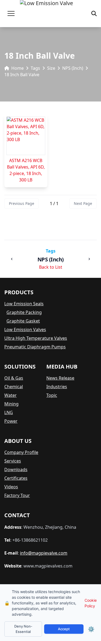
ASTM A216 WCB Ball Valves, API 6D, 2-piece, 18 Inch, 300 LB (26, 170)
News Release (60, 378)
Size (51, 68)
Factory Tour (17, 495)
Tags (35, 68)
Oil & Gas (13, 378)
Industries (56, 387)
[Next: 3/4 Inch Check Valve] (89, 259)
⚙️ (91, 629)
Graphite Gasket (23, 321)
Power (11, 421)
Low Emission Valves (25, 329)
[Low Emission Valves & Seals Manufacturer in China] (46, 13)
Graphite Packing (24, 312)
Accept (64, 629)
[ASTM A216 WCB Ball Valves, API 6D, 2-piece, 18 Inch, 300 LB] (25, 136)
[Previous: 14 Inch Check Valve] (12, 259)
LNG (8, 412)
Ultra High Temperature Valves (35, 338)
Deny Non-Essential (23, 629)
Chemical (13, 387)
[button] (11, 13)
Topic (51, 395)
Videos (11, 487)
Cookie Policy (91, 603)
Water (10, 395)
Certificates (15, 478)
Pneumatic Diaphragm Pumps (35, 347)
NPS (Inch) (72, 68)
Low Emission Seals (24, 304)
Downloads (15, 469)
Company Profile (21, 452)
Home (17, 68)
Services (12, 461)
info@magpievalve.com (43, 553)
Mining (11, 404)
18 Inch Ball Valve (21, 75)
